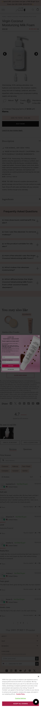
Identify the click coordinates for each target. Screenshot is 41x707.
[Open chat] (36, 702)
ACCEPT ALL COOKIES (20, 703)
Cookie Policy (20, 694)
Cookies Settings (20, 698)
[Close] (38, 676)
